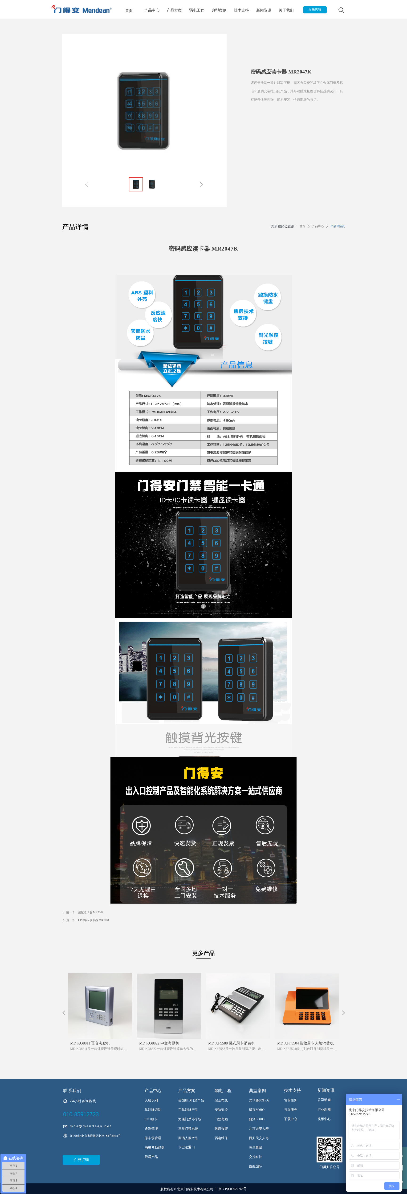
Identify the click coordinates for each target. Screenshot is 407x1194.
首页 (129, 10)
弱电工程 (196, 10)
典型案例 (219, 10)
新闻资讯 (263, 10)
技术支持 (241, 10)
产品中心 (151, 10)
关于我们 (286, 10)
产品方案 (174, 10)
